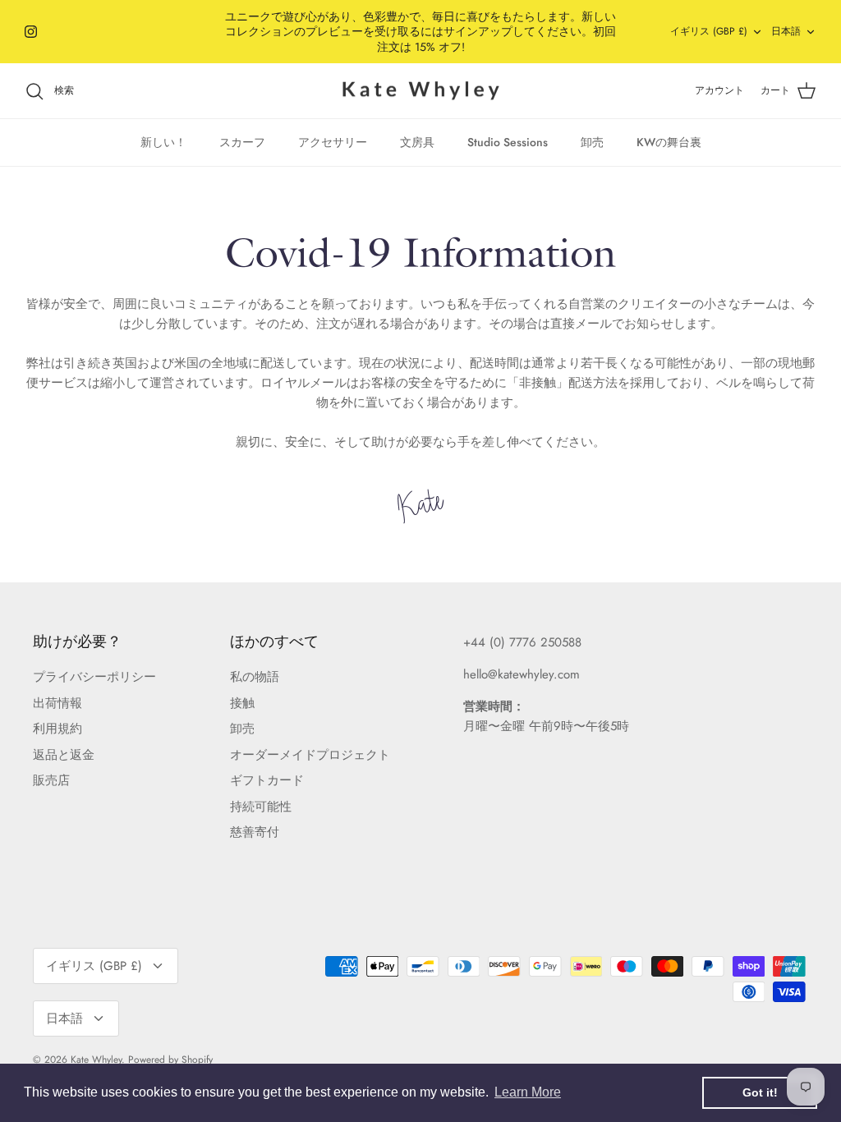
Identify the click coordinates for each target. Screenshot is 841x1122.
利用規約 (57, 729)
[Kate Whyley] (420, 91)
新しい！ (163, 142)
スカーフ (242, 142)
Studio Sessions (507, 142)
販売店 (51, 780)
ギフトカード (267, 780)
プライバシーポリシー (94, 677)
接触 (242, 703)
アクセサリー (332, 142)
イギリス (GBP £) (708, 31)
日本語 (786, 31)
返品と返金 (63, 755)
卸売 (592, 142)
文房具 (417, 142)
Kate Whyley (96, 1059)
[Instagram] (31, 31)
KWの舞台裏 (668, 142)
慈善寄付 (254, 832)
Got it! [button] (760, 1092)
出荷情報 (57, 703)
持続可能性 (261, 807)
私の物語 (254, 677)
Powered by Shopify (170, 1059)
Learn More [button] (527, 1092)
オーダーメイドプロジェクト (310, 755)
